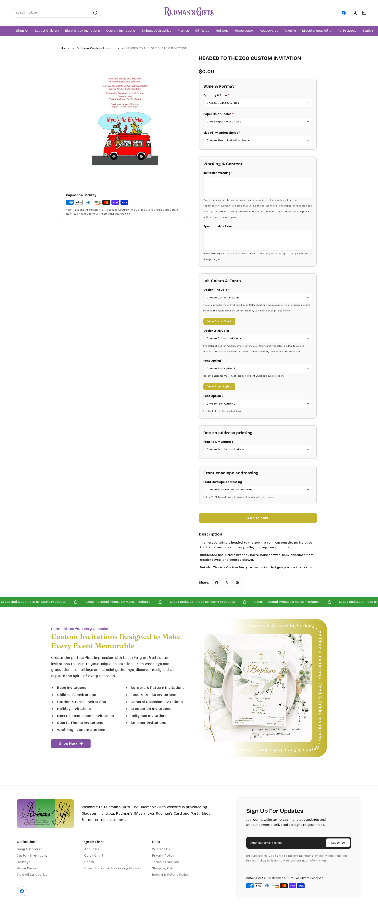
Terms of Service (165, 862)
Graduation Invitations (151, 709)
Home (65, 48)
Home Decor (27, 868)
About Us (91, 849)
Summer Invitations (148, 723)
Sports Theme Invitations (80, 723)
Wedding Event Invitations (81, 730)
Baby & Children (30, 849)
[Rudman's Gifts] (45, 813)
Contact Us (161, 849)
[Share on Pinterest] (237, 582)
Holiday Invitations (74, 709)
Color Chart (93, 855)
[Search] (95, 12)
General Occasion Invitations (157, 702)
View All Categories (32, 874)
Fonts (89, 862)
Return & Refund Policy (170, 874)
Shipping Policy (164, 868)
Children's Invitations (76, 695)
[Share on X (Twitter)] (227, 582)
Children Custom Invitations (98, 48)
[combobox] (51, 12)
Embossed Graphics (156, 30)
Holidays (24, 862)
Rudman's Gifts (283, 878)
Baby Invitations (71, 688)
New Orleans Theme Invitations (85, 716)
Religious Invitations (149, 716)
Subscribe (338, 842)
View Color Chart (219, 321)
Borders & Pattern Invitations (157, 688)
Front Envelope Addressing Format (112, 868)
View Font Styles (219, 386)
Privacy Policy (163, 855)
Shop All (22, 30)
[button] (47, 30)
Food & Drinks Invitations (153, 695)
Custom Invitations (32, 855)
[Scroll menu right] (372, 31)
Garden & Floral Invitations (81, 702)
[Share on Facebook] (216, 582)
